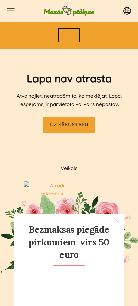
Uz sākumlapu (69, 124)
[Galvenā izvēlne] (11, 11)
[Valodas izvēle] (127, 11)
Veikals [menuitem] (69, 168)
